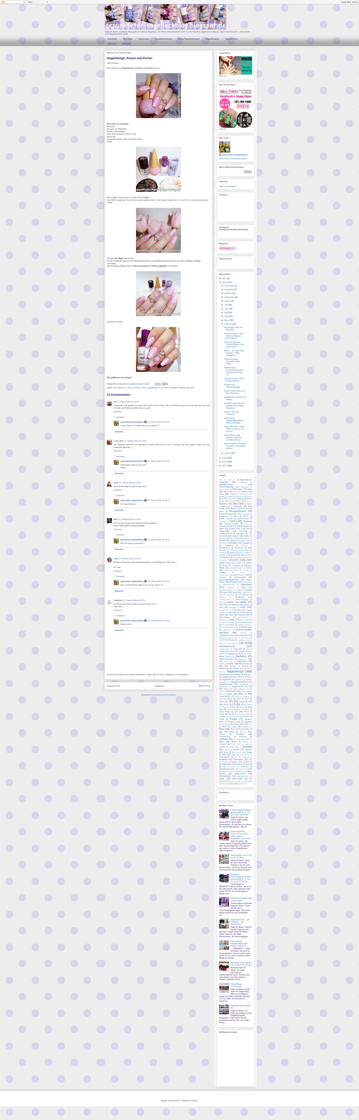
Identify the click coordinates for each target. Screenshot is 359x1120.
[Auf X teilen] (161, 384)
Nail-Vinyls (231, 691)
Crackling (243, 531)
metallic (230, 663)
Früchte (246, 570)
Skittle (234, 742)
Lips (247, 649)
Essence (137, 388)
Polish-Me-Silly (225, 714)
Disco (248, 538)
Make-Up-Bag (245, 654)
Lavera (243, 638)
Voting (224, 771)
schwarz (223, 739)
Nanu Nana (245, 691)
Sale (241, 732)
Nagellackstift (243, 684)
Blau (235, 503)
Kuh (248, 625)
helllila (243, 602)
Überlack (248, 764)
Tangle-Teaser (236, 755)
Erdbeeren (225, 557)
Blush (221, 511)
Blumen (234, 508)
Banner (239, 496)
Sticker (236, 749)
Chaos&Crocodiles (231, 524)
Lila (241, 643)
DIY (220, 541)
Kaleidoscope (243, 615)
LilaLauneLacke (227, 646)
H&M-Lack (245, 592)
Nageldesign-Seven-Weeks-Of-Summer (235, 675)
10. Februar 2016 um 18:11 (158, 422)
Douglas (246, 543)
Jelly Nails (232, 612)
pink (236, 712)
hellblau (230, 602)
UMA (224, 766)
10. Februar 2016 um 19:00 (130, 483)
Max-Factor (228, 661)
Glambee (234, 582)
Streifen (248, 749)
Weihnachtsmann (243, 776)
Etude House (230, 563)
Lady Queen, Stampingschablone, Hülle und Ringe (234, 420)
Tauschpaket (224, 757)
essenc (224, 560)
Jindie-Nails (244, 612)
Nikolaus (246, 696)
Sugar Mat (235, 752)
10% (220, 480)
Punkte (233, 719)
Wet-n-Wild (237, 779)
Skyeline (245, 742)
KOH (223, 622)
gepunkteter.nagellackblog (131, 422)
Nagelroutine (223, 686)
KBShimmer (223, 620)
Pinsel (246, 712)
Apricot (226, 492)
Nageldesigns (212, 39)
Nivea (221, 699)
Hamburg (222, 597)
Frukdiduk (118, 600)
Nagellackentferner (239, 682)
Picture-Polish (224, 712)
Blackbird (223, 504)
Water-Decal (240, 774)
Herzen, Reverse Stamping (231, 413)
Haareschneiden (232, 595)
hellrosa (235, 605)
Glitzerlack (246, 584)
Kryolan (240, 625)
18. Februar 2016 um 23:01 (158, 540)
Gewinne (222, 577)
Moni (116, 519)
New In (242, 693)
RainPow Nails (234, 722)
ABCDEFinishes (226, 484)
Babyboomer (244, 494)
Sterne (227, 749)
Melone (221, 664)
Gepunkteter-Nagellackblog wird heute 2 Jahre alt (239, 943)
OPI (231, 701)
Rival (250, 724)
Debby (246, 536)
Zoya (231, 783)
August (228, 301)
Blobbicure (248, 504)
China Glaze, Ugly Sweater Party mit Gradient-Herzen (233, 437)
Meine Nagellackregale (189, 39)
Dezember (229, 286)
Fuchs (242, 572)
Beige (239, 499)
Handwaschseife (224, 599)
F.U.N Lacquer (246, 563)
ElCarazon (231, 553)
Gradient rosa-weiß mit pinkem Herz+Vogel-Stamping (234, 405)
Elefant (247, 552)
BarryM (247, 496)
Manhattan (241, 656)
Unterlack (244, 767)
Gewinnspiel (239, 577)
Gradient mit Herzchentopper (232, 386)
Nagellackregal (225, 684)
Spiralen (222, 747)
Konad (231, 622)
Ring (242, 724)
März (227, 320)
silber (221, 742)
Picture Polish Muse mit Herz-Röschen (234, 392)
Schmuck (243, 737)
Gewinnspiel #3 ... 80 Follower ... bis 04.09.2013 (240, 922)
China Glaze (242, 526)
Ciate (221, 528)
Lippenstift (237, 649)
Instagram (248, 610)
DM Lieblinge (231, 541)
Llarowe (241, 651)
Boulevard (223, 514)
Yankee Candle (235, 781)
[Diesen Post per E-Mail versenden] (156, 384)
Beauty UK (230, 498)
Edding (232, 550)
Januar (228, 453)
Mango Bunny (225, 656)
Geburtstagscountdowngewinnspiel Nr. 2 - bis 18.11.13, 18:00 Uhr (241, 812)
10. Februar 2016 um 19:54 (130, 519)
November (229, 289)
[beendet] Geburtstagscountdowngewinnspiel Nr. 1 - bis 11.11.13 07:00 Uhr (241, 877)
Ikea (220, 610)
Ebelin (224, 550)
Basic (221, 499)
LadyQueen (223, 638)
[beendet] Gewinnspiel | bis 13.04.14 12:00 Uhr (241, 963)
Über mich (128, 39)
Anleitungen (237, 489)
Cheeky (246, 524)
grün (235, 592)
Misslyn (245, 666)
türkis (224, 764)
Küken (221, 627)
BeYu (238, 501)
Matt (250, 659)
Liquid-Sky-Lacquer (227, 651)
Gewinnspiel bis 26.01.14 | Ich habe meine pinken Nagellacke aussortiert (240, 834)
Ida (115, 402)
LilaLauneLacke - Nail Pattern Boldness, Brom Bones (233, 335)
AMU (227, 489)
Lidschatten (231, 643)
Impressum (144, 39)
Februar (228, 324)
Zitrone (224, 784)
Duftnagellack (224, 548)
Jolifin (221, 615)
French (249, 568)
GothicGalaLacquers (226, 590)
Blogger (194, 1101)
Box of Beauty (245, 514)
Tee (236, 757)
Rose (233, 729)
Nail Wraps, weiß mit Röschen (233, 328)
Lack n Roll (118, 441)
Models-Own (224, 668)
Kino (241, 620)
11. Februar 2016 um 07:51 (134, 600)
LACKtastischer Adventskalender (233, 635)
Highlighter (232, 607)
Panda (224, 707)
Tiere (250, 759)
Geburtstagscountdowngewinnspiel (231, 575)
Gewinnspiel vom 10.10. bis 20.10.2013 (241, 856)
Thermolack (238, 759)
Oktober (228, 293)
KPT (223, 625)
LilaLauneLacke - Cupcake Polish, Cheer (232, 361)
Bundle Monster (226, 519)
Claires (232, 528)
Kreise (231, 625)
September (230, 297)
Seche (236, 739)
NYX (247, 699)
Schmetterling (224, 737)
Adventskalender (226, 487)
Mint (221, 666)
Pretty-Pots (225, 716)
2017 (224, 278)
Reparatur (248, 722)
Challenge (247, 521)
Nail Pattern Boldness (237, 689)
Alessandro (245, 487)
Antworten (118, 412)
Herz (144, 388)
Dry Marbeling (226, 545)
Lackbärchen (226, 630)
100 (229, 480)
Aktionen (112, 44)
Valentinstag (184, 388)
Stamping (174, 388)
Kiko (232, 619)
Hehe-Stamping (242, 600)
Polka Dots (238, 714)
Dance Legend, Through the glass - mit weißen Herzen (235, 445)
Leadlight (241, 640)
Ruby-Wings (229, 732)
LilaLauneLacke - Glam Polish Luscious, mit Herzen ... (234, 428)
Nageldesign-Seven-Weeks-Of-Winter (237, 677)
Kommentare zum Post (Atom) (163, 695)
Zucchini (241, 784)
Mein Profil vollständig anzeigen (233, 158)
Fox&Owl (236, 566)
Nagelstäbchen (238, 687)
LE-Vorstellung (228, 640)
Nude (238, 699)
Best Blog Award (227, 501)
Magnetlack (232, 654)
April (227, 316)
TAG (224, 754)
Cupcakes (240, 534)
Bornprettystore (119, 388)
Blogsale (126, 44)
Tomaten (225, 762)
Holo (243, 607)
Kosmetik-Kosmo (245, 622)
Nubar (229, 699)
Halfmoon (245, 595)
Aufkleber (233, 494)
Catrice (233, 521)
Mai (226, 312)
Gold (243, 587)
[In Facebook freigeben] (164, 384)
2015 (224, 458)
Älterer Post (204, 686)
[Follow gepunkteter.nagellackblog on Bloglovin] (227, 250)
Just (231, 615)
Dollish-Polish (244, 540)
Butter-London (243, 519)
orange (241, 702)
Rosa (161, 388)
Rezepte (224, 724)
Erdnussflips (237, 557)
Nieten (237, 696)
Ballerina (222, 496)
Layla (250, 638)
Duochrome (239, 548)
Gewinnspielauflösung (229, 580)
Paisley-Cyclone (246, 704)
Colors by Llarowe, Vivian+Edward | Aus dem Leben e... (234, 344)
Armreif (235, 491)
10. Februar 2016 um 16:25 (128, 402)
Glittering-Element (229, 585)
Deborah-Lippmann (225, 538)
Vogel (250, 769)
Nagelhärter (239, 679)
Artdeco (244, 491)
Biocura (247, 501)
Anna (116, 483)
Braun (235, 516)
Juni (227, 309)
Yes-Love (248, 781)
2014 (224, 462)
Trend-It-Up (247, 762)
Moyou (236, 668)
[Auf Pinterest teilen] (166, 384)
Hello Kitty (223, 605)
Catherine (222, 521)
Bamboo (230, 496)
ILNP (227, 610)
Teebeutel (245, 757)
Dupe (250, 548)
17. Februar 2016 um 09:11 (158, 461)
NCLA (221, 694)
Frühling (222, 573)
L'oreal (241, 627)
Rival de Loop (229, 726)
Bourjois (233, 514)
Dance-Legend (232, 536)
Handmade (240, 597)
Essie (249, 560)
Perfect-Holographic (234, 709)
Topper (234, 762)
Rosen (166, 388)
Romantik (245, 727)
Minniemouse (244, 664)
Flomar (225, 566)
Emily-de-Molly (234, 555)
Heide (221, 602)
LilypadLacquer (224, 649)
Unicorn (233, 766)
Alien (220, 489)
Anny (250, 489)
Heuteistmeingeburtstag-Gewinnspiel (241, 899)
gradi (239, 590)
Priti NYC (245, 717)
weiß (192, 388)
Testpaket (223, 759)
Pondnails (249, 714)
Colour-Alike (224, 531)
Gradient (248, 590)
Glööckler (230, 587)
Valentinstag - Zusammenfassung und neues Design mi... (233, 371)
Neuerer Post (113, 686)
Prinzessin (235, 716)
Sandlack (240, 734)
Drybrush (244, 545)
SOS (238, 744)
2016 (224, 282)
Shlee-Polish (245, 739)
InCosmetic (236, 610)
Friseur (226, 570)
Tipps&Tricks (231, 39)
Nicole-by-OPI (224, 696)
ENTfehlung (248, 555)
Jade (223, 612)
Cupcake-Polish (225, 534)
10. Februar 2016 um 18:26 (135, 441)
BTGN (245, 516)
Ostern (226, 704)
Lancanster (234, 638)
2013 (224, 465)
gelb (247, 575)
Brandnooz (223, 516)
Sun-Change (247, 752)
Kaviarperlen (243, 617)
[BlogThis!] (158, 384)
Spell (246, 744)
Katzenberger (224, 617)
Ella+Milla (222, 555)
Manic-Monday (225, 659)
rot (251, 729)
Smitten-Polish (225, 744)
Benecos (248, 499)
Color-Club (245, 529)
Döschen (222, 543)
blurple (246, 509)
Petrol (246, 709)
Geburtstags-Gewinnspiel (236, 985)
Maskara (241, 659)
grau (226, 592)
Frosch (236, 570)
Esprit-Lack (248, 557)
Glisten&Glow (247, 582)
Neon (229, 694)
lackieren (243, 633)
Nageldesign (152, 388)
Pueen (221, 719)
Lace (250, 627)
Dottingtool (233, 543)
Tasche (246, 755)
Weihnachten (225, 776)
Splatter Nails (234, 747)
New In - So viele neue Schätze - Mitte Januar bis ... (234, 352)
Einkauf (221, 552)
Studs (225, 752)
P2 (233, 704)
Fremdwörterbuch (163, 39)
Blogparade (226, 506)
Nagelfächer (226, 680)
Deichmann (239, 538)
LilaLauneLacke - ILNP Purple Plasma (234, 379)
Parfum (233, 707)
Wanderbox (239, 771)
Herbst (246, 605)
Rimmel (233, 724)
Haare (221, 595)
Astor (221, 494)
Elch (240, 552)
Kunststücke (231, 627)
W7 (231, 771)
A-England (242, 482)
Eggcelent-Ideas (243, 550)
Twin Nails (235, 764)
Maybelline (242, 661)
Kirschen (249, 620)
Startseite (112, 39)
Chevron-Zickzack (226, 526)
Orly (250, 701)
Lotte (116, 559)
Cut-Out (130, 388)
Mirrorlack (233, 666)
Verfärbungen (239, 769)
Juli (226, 305)
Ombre (222, 702)
